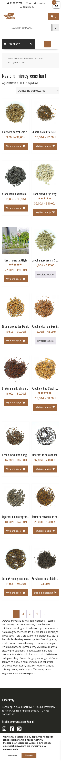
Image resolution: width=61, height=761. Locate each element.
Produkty (14, 44)
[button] (47, 44)
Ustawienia (12, 755)
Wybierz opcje (14, 146)
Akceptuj (29, 755)
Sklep (10, 58)
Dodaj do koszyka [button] (43, 592)
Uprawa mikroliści (24, 58)
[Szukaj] (56, 27)
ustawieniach (10, 749)
